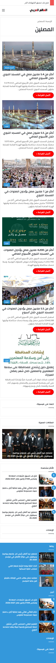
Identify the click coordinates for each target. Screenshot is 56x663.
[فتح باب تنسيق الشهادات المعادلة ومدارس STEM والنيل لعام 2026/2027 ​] (46, 479)
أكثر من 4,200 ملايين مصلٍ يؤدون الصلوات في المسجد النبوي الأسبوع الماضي (29, 251)
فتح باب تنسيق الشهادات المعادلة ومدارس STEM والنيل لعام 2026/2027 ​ (21, 477)
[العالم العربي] (38, 10)
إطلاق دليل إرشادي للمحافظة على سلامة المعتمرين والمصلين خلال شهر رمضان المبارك (29, 371)
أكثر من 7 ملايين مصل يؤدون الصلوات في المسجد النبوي (29, 193)
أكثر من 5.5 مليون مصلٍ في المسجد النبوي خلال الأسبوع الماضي (28, 134)
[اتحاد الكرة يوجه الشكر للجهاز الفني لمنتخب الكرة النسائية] (46, 569)
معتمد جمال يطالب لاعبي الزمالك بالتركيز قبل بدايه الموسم (20, 579)
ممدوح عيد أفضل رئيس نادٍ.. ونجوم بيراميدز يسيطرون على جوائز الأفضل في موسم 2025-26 (19, 515)
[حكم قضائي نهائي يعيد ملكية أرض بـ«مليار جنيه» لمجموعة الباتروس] (46, 492)
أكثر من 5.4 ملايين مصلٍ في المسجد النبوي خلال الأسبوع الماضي (28, 76)
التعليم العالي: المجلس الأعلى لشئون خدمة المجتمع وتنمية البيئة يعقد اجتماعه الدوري (20, 503)
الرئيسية (49, 21)
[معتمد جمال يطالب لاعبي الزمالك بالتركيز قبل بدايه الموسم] (46, 582)
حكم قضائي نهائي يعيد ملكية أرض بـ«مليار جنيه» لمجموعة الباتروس (19, 489)
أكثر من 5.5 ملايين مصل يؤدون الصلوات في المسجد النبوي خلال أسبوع (28, 310)
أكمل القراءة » (43, 95)
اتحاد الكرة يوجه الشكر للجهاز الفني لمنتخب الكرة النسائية (22, 567)
